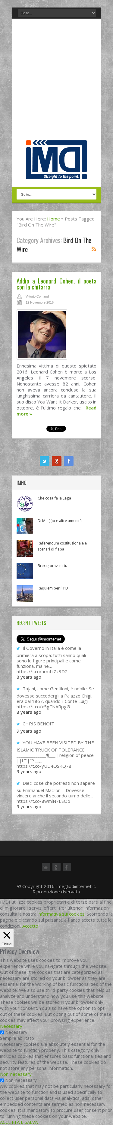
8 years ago (29, 677)
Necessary (16, 1032)
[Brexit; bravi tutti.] (25, 571)
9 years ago (29, 731)
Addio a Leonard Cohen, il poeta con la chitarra (56, 283)
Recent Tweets (31, 622)
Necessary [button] (11, 1026)
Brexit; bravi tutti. (52, 565)
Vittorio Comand (37, 296)
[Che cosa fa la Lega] (25, 503)
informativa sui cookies (61, 914)
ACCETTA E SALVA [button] (19, 1122)
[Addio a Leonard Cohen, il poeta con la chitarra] (56, 336)
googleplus (56, 461)
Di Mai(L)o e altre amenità (60, 520)
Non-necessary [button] (16, 1074)
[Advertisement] (56, 81)
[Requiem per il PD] (25, 593)
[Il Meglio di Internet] (56, 173)
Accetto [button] (30, 926)
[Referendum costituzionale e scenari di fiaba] (25, 548)
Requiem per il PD (53, 588)
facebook (69, 461)
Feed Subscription (94, 248)
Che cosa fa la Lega (54, 498)
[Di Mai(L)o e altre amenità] (25, 526)
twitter (44, 461)
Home (53, 219)
